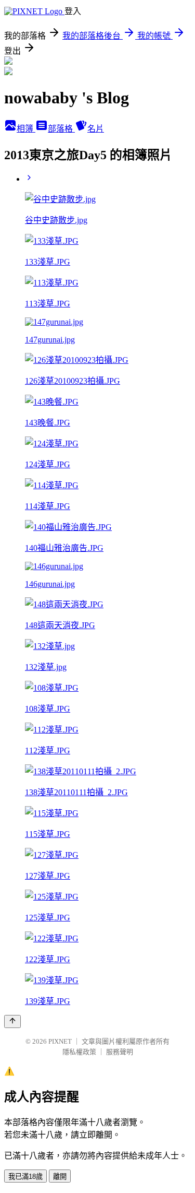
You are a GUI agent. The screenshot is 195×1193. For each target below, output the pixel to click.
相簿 (26, 128)
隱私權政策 (79, 1052)
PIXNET (60, 1041)
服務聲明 (119, 1052)
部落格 (61, 128)
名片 (95, 128)
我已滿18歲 (25, 1176)
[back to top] (12, 1021)
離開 (60, 1176)
